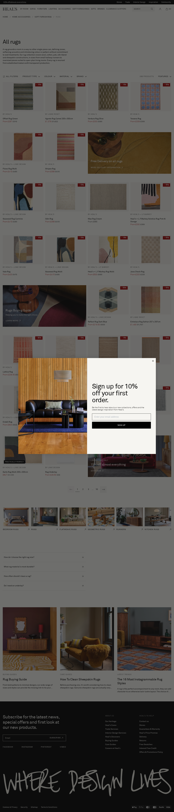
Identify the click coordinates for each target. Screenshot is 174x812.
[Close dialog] (153, 361)
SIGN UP (121, 425)
